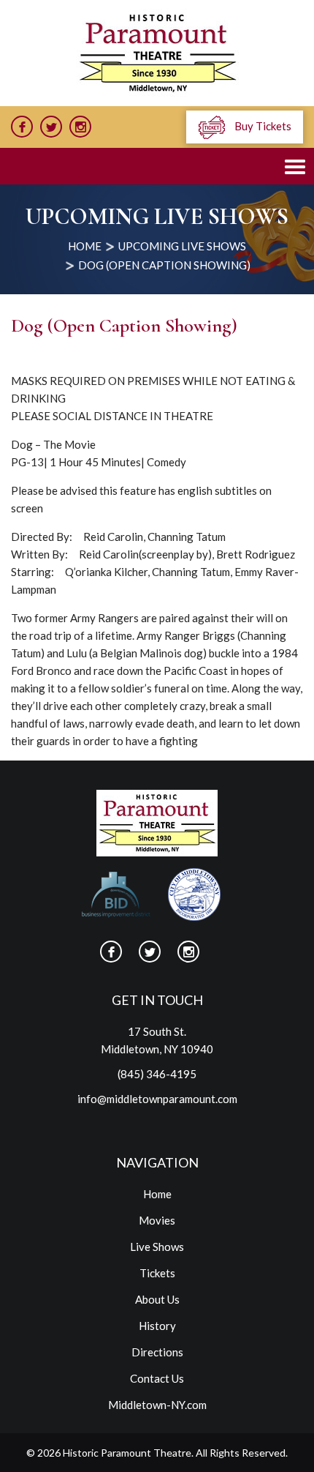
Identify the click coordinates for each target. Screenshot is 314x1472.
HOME (85, 246)
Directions (157, 1352)
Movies (157, 1220)
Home (157, 1193)
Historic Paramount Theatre (127, 1452)
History (157, 1325)
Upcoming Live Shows (182, 246)
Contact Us (157, 1378)
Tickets (157, 1272)
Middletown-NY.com (157, 1404)
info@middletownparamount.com (157, 1098)
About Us (157, 1299)
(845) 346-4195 (157, 1073)
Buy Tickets (261, 125)
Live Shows (157, 1246)
